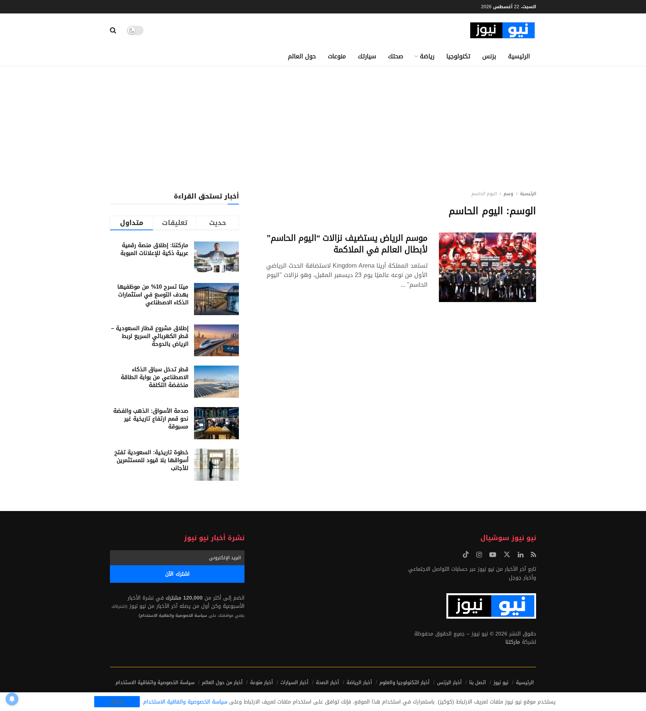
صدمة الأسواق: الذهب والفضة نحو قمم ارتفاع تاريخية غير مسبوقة (150, 419)
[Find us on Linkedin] (520, 555)
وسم (508, 194)
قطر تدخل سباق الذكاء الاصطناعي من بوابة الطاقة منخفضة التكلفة (154, 377)
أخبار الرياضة (359, 682)
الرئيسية (519, 56)
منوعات (337, 56)
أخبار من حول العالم (222, 682)
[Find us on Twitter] (507, 555)
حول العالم (302, 56)
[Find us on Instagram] (479, 555)
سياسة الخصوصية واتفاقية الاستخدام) (173, 615)
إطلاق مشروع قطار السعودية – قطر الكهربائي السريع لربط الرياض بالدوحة (149, 336)
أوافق (117, 701)
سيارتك (367, 56)
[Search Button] (113, 30)
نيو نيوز (500, 682)
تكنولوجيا (458, 56)
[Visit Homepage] (502, 30)
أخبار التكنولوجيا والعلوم (404, 682)
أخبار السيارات (294, 682)
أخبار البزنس (449, 682)
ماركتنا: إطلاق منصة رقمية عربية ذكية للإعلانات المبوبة (154, 249)
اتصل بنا (477, 682)
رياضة (427, 56)
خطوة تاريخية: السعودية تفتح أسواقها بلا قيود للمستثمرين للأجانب (151, 460)
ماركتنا (512, 642)
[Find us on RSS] (533, 555)
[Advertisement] (323, 122)
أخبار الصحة (327, 682)
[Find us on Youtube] (492, 555)
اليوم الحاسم (484, 194)
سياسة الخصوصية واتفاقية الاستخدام (155, 682)
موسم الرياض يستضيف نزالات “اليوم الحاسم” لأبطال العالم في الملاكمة (347, 244)
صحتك (395, 56)
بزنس (489, 56)
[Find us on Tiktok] (466, 555)
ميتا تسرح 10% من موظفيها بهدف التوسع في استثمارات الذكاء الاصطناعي (152, 294)
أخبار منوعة (261, 682)
